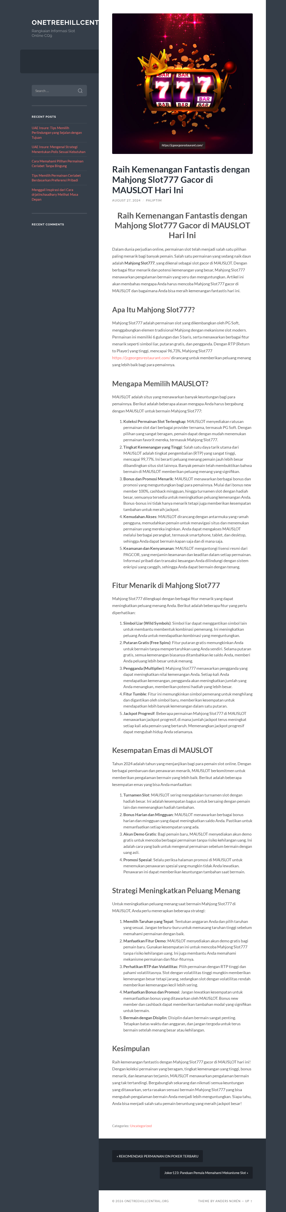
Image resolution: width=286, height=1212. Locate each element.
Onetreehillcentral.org (81, 22)
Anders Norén (228, 1201)
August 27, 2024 (126, 200)
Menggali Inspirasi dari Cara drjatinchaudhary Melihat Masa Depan (55, 194)
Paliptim (154, 200)
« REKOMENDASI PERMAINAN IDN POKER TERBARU (157, 1156)
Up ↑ (249, 1201)
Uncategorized (141, 1126)
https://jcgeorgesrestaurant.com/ (141, 357)
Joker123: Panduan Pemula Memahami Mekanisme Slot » (206, 1173)
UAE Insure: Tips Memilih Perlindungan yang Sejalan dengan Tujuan (57, 132)
